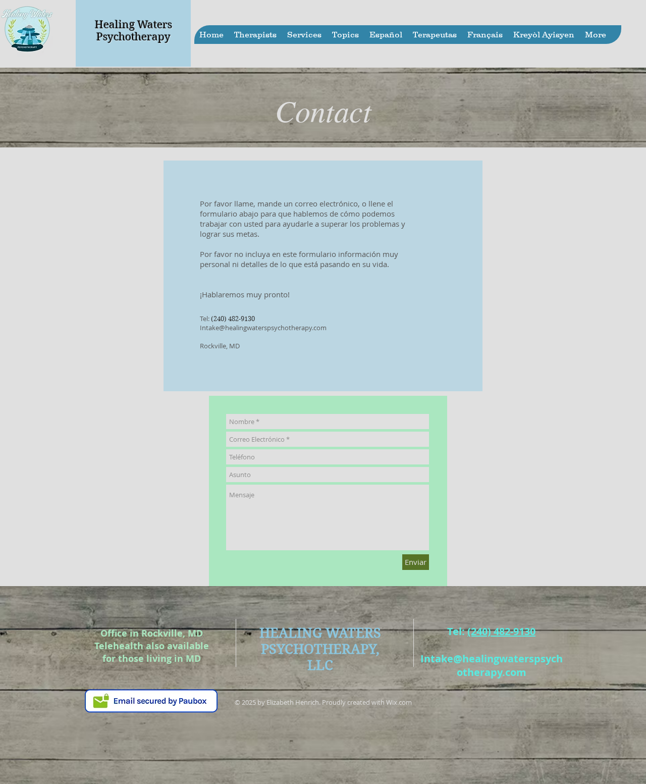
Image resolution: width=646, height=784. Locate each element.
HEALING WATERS (320, 632)
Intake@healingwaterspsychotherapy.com (263, 327)
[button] (255, 34)
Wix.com (399, 702)
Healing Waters (133, 25)
